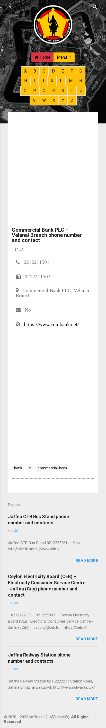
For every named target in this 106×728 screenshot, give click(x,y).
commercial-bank (52, 468)
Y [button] (63, 100)
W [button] (44, 100)
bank (18, 468)
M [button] (71, 80)
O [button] (25, 90)
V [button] (34, 100)
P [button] (34, 90)
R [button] (53, 90)
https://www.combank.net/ (51, 324)
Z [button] (72, 100)
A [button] (25, 71)
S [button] (62, 90)
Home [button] (44, 57)
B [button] (34, 71)
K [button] (52, 80)
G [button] (81, 71)
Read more (87, 560)
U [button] (81, 90)
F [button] (71, 71)
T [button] (72, 90)
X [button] (53, 100)
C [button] (44, 71)
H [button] (25, 80)
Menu (62, 57)
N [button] (80, 80)
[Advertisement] (53, 172)
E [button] (62, 71)
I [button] (34, 80)
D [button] (53, 71)
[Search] (95, 6)
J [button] (43, 80)
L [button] (61, 80)
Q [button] (44, 90)
